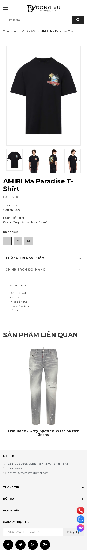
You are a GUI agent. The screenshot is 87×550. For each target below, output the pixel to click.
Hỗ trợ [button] (8, 498)
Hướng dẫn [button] (11, 510)
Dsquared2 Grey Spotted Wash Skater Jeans (43, 433)
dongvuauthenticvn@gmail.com (28, 472)
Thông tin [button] (11, 487)
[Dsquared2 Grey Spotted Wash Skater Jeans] (43, 386)
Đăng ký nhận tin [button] (16, 522)
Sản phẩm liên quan (40, 335)
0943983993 (16, 468)
